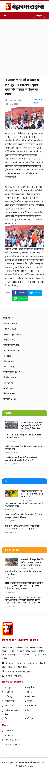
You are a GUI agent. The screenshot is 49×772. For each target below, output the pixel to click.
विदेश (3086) (9, 393)
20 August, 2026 (27, 569)
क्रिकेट (29, 692)
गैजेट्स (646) (8, 361)
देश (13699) (8, 383)
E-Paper (39, 15)
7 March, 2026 (10, 441)
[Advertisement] (24, 45)
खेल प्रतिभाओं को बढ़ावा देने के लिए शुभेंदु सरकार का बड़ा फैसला (23, 573)
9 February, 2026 (11, 464)
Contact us (9, 730)
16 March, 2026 (10, 509)
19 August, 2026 (10, 606)
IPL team (31, 696)
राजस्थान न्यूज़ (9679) (12, 334)
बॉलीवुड (8, 687)
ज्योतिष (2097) (9, 329)
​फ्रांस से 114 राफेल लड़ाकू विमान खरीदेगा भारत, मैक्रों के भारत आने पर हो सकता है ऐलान (22, 527)
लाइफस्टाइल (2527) (11, 372)
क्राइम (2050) (9, 339)
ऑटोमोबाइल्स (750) (11, 350)
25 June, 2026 (26, 432)
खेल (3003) (8, 388)
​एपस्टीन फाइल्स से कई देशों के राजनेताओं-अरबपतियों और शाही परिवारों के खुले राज (21, 459)
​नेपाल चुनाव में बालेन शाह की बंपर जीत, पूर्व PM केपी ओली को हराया (23, 436)
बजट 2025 (9, 705)
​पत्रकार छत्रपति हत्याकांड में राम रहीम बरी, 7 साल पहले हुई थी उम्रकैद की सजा (23, 516)
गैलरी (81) (7, 356)
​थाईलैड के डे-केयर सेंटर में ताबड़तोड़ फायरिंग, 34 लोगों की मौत (23, 448)
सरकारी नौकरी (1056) (12, 345)
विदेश (29, 710)
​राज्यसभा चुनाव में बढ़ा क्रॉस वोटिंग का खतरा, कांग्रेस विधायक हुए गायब (24, 505)
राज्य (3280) (8, 366)
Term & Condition (12, 744)
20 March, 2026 (26, 500)
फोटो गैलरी (9, 692)
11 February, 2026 (11, 452)
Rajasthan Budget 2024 (13, 712)
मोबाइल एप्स (10, 701)
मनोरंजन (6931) (9, 399)
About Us (9, 735)
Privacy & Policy (12, 740)
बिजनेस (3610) (9, 377)
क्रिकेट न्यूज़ (9, 696)
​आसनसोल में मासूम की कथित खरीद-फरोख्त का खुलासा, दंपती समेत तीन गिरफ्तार (32, 562)
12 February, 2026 (11, 532)
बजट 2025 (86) (10, 323)
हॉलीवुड (30, 718)
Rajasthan (31, 705)
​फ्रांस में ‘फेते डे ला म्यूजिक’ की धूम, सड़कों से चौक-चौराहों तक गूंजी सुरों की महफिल (32, 425)
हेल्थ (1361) (8, 318)
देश (6, 718)
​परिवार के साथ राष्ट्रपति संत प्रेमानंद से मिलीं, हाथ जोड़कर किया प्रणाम (32, 494)
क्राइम (29, 701)
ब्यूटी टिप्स (31, 687)
